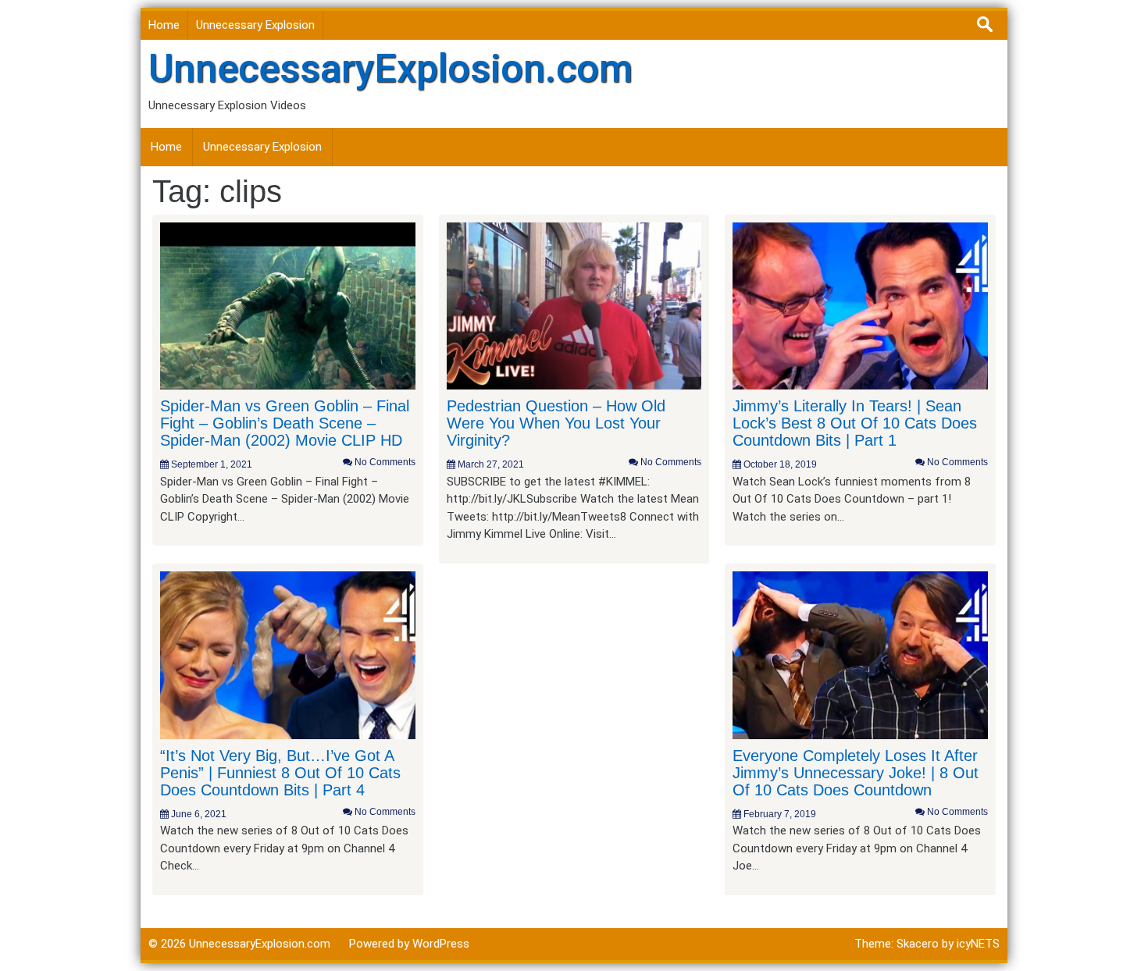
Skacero (918, 944)
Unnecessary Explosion (255, 25)
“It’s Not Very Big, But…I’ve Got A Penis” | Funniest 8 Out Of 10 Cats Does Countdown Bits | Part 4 (280, 772)
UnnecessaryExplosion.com (390, 68)
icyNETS (978, 944)
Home (164, 25)
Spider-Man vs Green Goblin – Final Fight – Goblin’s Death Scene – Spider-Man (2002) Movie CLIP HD (284, 423)
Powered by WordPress (409, 944)
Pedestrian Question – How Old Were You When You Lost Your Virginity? (556, 423)
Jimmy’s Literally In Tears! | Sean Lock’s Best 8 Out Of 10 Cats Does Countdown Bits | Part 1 (855, 423)
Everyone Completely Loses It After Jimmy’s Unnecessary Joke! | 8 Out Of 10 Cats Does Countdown (856, 772)
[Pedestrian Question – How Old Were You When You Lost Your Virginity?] (574, 305)
